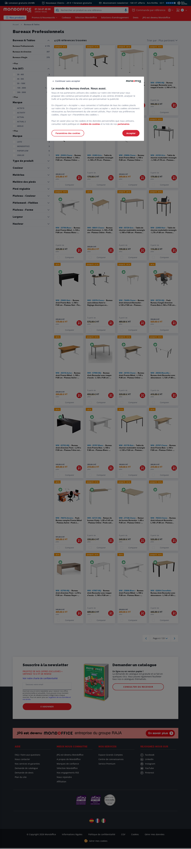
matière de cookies (90, 124)
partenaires (123, 124)
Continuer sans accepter (67, 81)
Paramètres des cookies (68, 133)
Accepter (130, 133)
